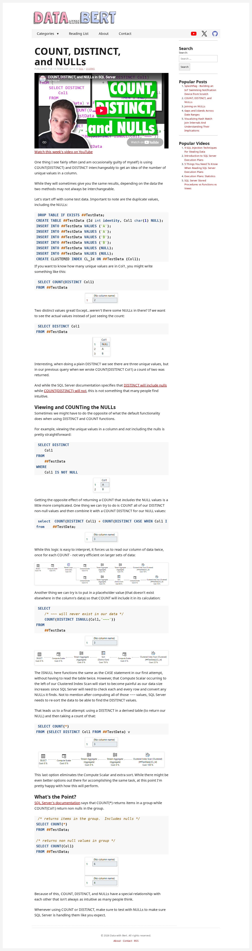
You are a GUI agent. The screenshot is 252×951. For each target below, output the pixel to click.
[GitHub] (215, 33)
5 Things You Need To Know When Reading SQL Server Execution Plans (201, 168)
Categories (48, 33)
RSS (136, 940)
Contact (125, 33)
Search (185, 66)
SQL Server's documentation (57, 802)
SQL (81, 68)
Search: (183, 52)
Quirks (90, 68)
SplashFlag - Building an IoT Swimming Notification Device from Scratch (200, 89)
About (104, 33)
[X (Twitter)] (204, 33)
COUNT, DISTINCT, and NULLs (77, 56)
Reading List (78, 33)
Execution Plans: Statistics (199, 176)
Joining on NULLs (194, 106)
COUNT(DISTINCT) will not (65, 390)
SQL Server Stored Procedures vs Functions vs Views (200, 184)
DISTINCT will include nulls (145, 385)
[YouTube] (193, 33)
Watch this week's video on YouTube (63, 151)
